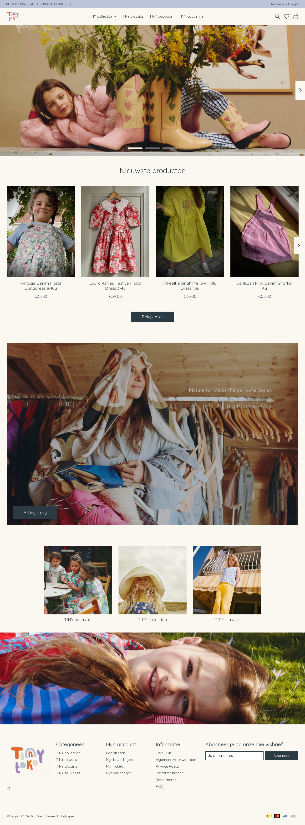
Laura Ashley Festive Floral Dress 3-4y (115, 285)
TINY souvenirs (191, 16)
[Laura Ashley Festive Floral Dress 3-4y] (115, 231)
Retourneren (166, 780)
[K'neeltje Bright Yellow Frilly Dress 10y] (190, 231)
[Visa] (285, 816)
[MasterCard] (277, 816)
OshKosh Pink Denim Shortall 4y (264, 285)
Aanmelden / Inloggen (284, 4)
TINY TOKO (165, 753)
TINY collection (152, 619)
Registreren (115, 753)
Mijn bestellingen (119, 759)
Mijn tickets (115, 766)
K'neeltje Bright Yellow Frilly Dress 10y (189, 285)
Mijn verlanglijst (118, 773)
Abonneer (282, 755)
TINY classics (133, 16)
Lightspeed (68, 816)
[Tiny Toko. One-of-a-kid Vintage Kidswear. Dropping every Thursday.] (13, 16)
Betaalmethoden (169, 773)
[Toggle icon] (277, 16)
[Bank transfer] (293, 816)
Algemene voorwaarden (176, 759)
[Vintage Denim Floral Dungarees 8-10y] (41, 231)
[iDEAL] (269, 816)
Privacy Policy (167, 766)
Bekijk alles (152, 316)
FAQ (159, 786)
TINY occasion (161, 16)
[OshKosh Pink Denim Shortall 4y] (264, 231)
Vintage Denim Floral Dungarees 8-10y (40, 285)
